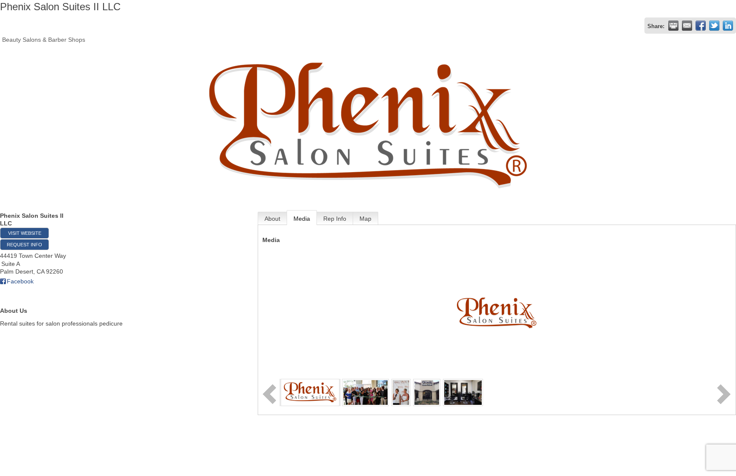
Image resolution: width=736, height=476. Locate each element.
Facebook (20, 281)
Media (301, 218)
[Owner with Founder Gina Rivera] (401, 392)
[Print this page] (673, 25)
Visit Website (24, 233)
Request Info (24, 244)
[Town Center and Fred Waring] (426, 392)
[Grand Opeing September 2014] (365, 392)
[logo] (310, 392)
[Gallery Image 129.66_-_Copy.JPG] (463, 392)
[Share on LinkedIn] (728, 25)
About (272, 218)
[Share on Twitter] (714, 25)
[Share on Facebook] (701, 25)
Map (365, 218)
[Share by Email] (687, 25)
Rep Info (334, 218)
